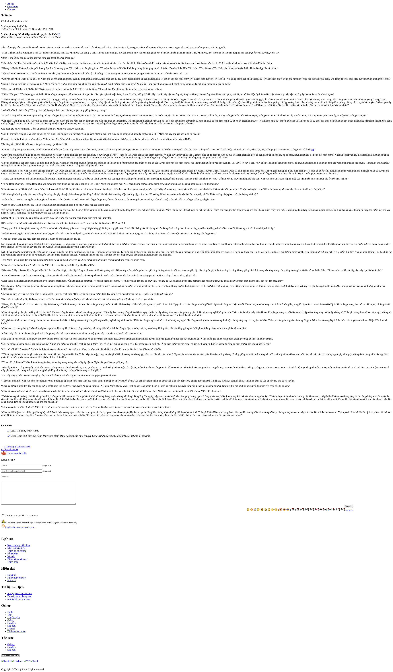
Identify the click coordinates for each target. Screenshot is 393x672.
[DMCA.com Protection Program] (10, 656)
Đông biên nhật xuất (17, 559)
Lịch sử (11, 628)
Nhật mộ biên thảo (16, 548)
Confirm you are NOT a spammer (21, 515)
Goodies (11, 623)
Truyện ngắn (13, 617)
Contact (11, 9)
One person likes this (17, 453)
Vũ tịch (11, 556)
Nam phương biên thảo (18, 545)
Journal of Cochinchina (18, 599)
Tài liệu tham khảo (16, 631)
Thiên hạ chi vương (16, 551)
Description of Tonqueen (19, 596)
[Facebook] (17, 661)
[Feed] (27, 661)
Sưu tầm (11, 625)
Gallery (11, 620)
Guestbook (12, 6)
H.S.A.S (11, 580)
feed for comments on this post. (20, 527)
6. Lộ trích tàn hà (9, 449)
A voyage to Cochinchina (19, 593)
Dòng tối (11, 575)
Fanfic (10, 612)
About (10, 3)
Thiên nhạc (12, 562)
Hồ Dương (12, 553)
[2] (312, 149)
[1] (58, 34)
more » (349, 510)
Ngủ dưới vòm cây (16, 577)
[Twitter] (6, 661)
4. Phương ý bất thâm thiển (17, 446)
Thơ (9, 614)
